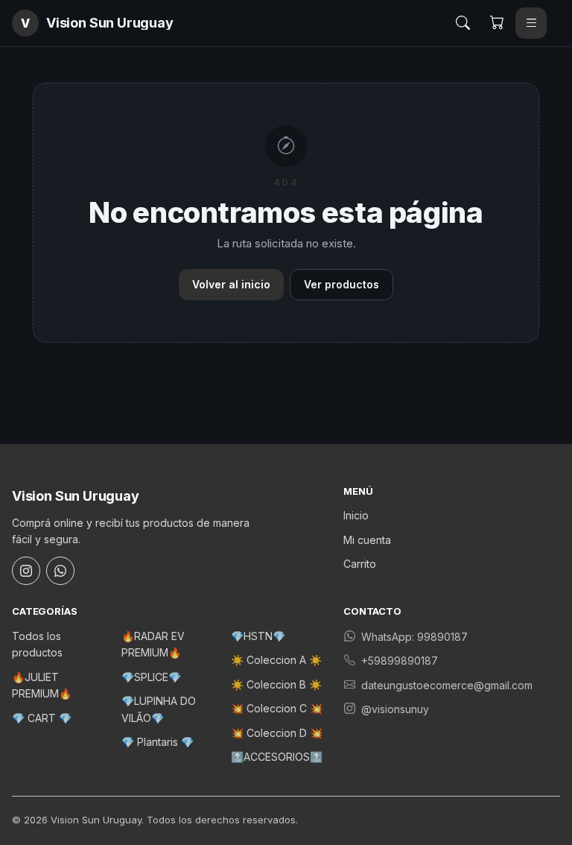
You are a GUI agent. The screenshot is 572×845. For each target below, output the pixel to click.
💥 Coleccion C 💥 (276, 708)
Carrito (359, 563)
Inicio (356, 515)
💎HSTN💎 (258, 636)
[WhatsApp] (60, 571)
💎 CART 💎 (42, 718)
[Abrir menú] (531, 23)
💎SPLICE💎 (151, 677)
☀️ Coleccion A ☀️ (276, 659)
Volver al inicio (231, 284)
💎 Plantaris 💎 (157, 741)
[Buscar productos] (462, 23)
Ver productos (341, 284)
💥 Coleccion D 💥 (276, 733)
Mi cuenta (367, 540)
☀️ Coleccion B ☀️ (276, 684)
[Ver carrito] (496, 23)
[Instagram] (26, 571)
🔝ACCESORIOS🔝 (276, 756)
